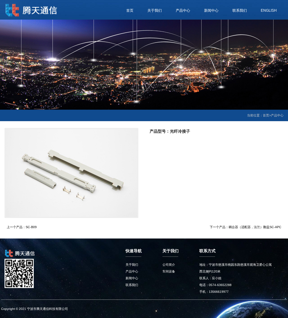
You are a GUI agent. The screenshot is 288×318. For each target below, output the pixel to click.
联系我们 (239, 10)
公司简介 (168, 264)
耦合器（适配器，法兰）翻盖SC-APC (255, 227)
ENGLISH (269, 10)
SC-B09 (31, 227)
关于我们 (154, 10)
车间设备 (168, 271)
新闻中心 (211, 10)
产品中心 (183, 10)
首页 (129, 10)
